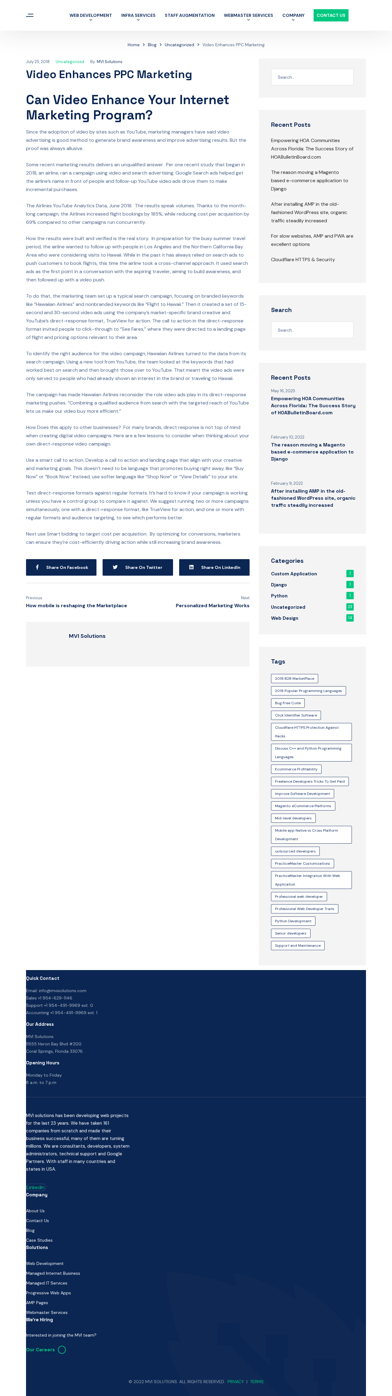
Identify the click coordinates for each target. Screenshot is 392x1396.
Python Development (293, 921)
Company (293, 15)
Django (279, 585)
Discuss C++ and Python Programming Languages (308, 752)
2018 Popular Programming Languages (308, 690)
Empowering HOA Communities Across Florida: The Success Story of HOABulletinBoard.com (312, 148)
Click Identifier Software (296, 715)
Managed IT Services (46, 1283)
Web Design (284, 618)
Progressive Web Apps (48, 1293)
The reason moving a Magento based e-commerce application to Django (309, 180)
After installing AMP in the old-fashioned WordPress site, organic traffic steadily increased (309, 212)
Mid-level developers (293, 818)
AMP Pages (37, 1302)
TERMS (257, 1381)
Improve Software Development (302, 793)
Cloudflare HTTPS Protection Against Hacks (307, 732)
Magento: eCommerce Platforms (303, 805)
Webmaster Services (248, 15)
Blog (152, 44)
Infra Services (138, 15)
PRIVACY (236, 1381)
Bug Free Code (288, 703)
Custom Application (294, 574)
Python (279, 596)
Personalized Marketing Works (213, 605)
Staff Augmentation (190, 15)
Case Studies (39, 1240)
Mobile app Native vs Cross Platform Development (306, 834)
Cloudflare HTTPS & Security (303, 259)
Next (245, 597)
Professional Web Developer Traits (304, 908)
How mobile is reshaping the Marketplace (76, 605)
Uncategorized (179, 44)
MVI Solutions (110, 61)
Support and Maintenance (298, 945)
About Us (35, 1211)
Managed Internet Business (53, 1273)
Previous (34, 597)
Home (134, 44)
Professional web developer (299, 896)
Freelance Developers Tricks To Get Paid (310, 781)
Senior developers (291, 933)
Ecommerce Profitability (296, 769)
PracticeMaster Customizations (302, 863)
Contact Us (331, 15)
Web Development (91, 15)
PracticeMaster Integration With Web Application (307, 880)
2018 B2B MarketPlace (294, 678)
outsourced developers (295, 851)
